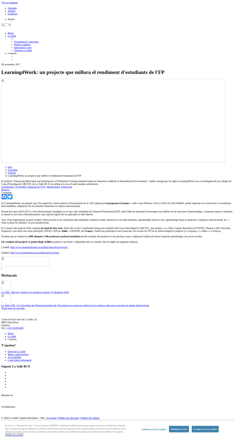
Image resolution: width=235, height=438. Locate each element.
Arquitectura (7, 187)
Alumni (11, 11)
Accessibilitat (14, 357)
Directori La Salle (23, 50)
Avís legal (52, 418)
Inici (10, 167)
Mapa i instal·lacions (18, 354)
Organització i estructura (26, 41)
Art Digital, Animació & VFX (30, 187)
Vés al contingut (9, 2)
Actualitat (12, 170)
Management (53, 187)
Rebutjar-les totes (179, 429)
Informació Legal (22, 47)
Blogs (11, 33)
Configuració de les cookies (153, 429)
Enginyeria (66, 187)
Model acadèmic (22, 44)
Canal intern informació (19, 360)
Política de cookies (90, 418)
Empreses (12, 13)
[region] (117, 429)
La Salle (12, 36)
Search (11, 19)
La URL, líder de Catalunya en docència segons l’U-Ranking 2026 (35, 292)
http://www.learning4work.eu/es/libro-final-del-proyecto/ (39, 247)
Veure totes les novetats (13, 308)
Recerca (5, 189)
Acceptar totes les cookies (205, 429)
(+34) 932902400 (15, 328)
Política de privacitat (68, 418)
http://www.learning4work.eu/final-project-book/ (34, 252)
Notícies (12, 172)
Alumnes (12, 8)
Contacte (12, 53)
